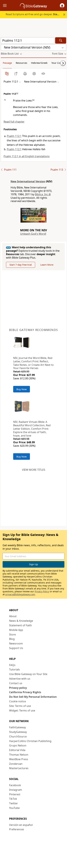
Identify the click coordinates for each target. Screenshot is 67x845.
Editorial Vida (17, 750)
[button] (62, 5)
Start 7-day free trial (20, 264)
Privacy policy (18, 688)
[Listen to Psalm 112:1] (43, 73)
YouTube (14, 808)
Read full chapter (14, 121)
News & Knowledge (21, 621)
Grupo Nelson (17, 745)
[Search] (60, 40)
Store (12, 634)
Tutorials (14, 669)
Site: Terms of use (20, 706)
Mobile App (16, 630)
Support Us (16, 648)
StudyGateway (18, 732)
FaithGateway (17, 727)
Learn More (46, 264)
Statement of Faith (20, 625)
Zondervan (15, 764)
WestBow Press (18, 759)
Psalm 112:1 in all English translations (27, 156)
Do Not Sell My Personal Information (33, 697)
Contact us (15, 683)
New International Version (28, 181)
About (13, 616)
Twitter (13, 803)
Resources (21, 62)
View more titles (33, 470)
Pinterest (14, 794)
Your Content (58, 62)
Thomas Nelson (18, 754)
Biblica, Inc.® (43, 194)
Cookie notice (17, 701)
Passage (7, 62)
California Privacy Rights (25, 692)
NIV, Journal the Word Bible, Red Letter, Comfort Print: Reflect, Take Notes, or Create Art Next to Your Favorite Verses (33, 363)
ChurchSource (18, 736)
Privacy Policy (42, 591)
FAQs (12, 665)
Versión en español (21, 825)
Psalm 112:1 (14, 136)
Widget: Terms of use (22, 710)
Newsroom (16, 643)
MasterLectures (18, 768)
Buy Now (21, 389)
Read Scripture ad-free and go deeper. (36, 14)
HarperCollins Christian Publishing (30, 741)
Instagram (15, 790)
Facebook (15, 785)
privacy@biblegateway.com (20, 594)
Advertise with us (19, 678)
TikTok (13, 799)
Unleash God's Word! (33, 234)
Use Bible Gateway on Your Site (28, 674)
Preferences (16, 829)
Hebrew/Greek (39, 62)
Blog (12, 639)
